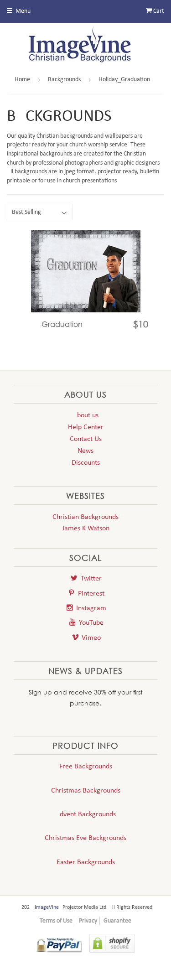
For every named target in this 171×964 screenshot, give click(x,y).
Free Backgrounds (85, 766)
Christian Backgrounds (85, 517)
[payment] (59, 945)
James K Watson (85, 528)
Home (22, 79)
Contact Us (86, 439)
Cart (158, 11)
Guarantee (117, 920)
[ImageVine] (86, 46)
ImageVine (47, 907)
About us (85, 415)
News (85, 451)
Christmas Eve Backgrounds (85, 838)
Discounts (86, 462)
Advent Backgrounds (86, 814)
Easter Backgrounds (86, 862)
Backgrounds (64, 79)
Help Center (86, 427)
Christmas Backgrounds (85, 790)
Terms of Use (56, 920)
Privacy (88, 920)
